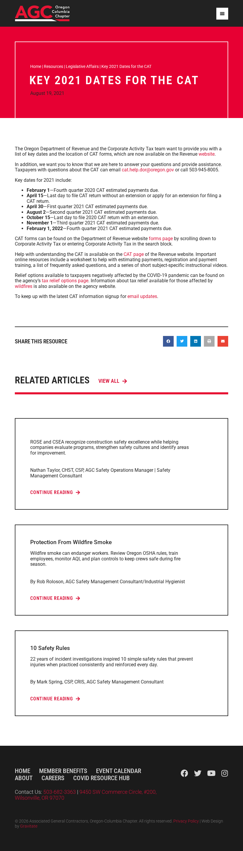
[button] (168, 341)
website (207, 154)
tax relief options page (65, 280)
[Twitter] (198, 773)
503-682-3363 (60, 792)
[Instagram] (224, 773)
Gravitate (28, 826)
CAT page (134, 254)
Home (35, 66)
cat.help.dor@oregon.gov (148, 170)
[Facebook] (184, 773)
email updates (142, 296)
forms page (161, 238)
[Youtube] (211, 773)
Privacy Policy (186, 821)
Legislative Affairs (82, 66)
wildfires (23, 286)
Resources (53, 66)
